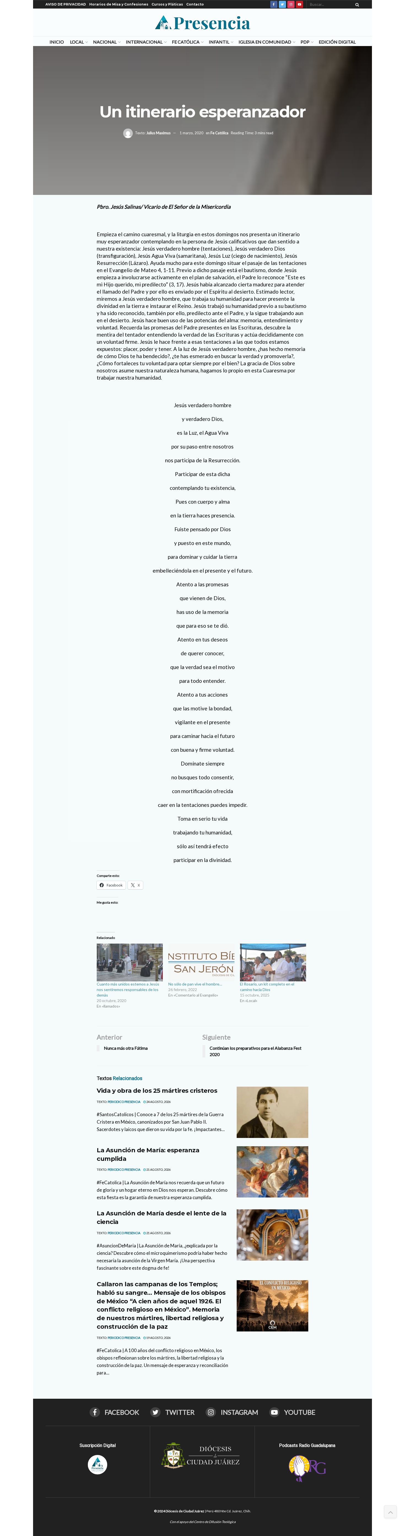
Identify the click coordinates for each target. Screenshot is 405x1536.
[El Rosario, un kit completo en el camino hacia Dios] (273, 962)
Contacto (195, 4)
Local (77, 41)
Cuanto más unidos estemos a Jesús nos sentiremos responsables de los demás (128, 989)
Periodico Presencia (124, 1101)
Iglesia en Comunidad (265, 41)
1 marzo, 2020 (191, 133)
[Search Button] (356, 4)
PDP (305, 41)
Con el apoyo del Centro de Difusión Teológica (203, 1522)
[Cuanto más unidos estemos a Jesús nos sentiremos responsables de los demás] (130, 962)
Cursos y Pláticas (167, 4)
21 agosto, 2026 (158, 1169)
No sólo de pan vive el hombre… (195, 984)
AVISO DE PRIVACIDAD (65, 4)
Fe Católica (185, 41)
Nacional (105, 41)
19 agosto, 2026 (158, 1337)
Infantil (219, 41)
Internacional (144, 41)
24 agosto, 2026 (158, 1101)
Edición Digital (337, 41)
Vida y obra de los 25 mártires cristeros (157, 1090)
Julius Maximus (158, 133)
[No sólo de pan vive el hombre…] (201, 962)
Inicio (57, 41)
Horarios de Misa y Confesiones (118, 4)
